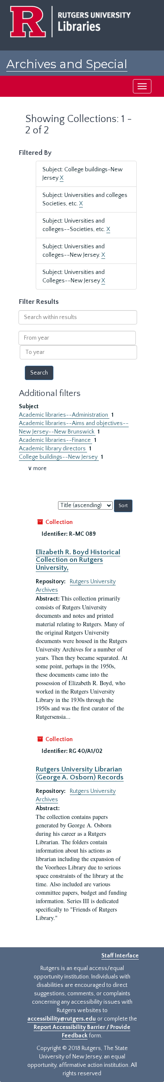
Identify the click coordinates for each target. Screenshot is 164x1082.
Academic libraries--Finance (55, 440)
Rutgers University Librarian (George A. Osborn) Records (80, 773)
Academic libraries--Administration (64, 415)
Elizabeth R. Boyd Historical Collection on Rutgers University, (78, 560)
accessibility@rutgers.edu (61, 1019)
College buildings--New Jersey (59, 457)
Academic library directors (53, 448)
